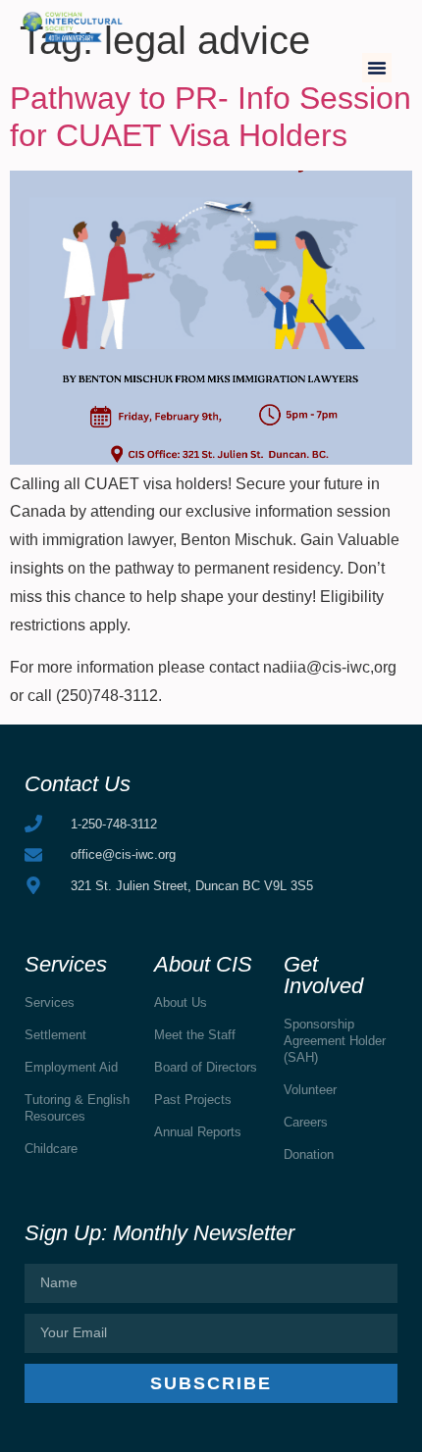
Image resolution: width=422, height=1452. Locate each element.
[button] (377, 67)
